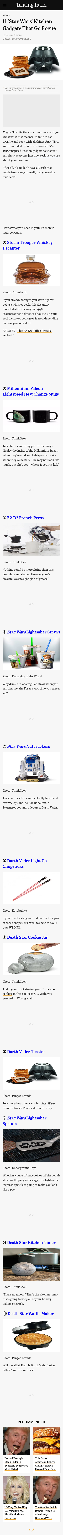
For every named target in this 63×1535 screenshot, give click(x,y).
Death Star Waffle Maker (31, 1313)
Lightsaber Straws (33, 632)
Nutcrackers (28, 746)
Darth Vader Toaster (26, 1051)
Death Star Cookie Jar (27, 937)
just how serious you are (44, 155)
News (6, 15)
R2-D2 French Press (25, 517)
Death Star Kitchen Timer (31, 1242)
